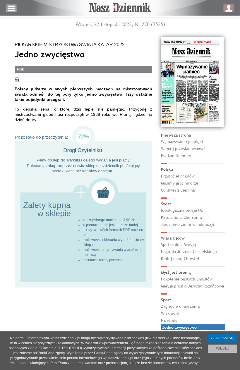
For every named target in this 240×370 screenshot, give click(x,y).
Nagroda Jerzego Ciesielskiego (189, 251)
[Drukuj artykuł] (17, 79)
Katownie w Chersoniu (181, 217)
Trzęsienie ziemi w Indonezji (187, 224)
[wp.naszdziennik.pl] (120, 8)
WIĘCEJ (222, 348)
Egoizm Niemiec (176, 155)
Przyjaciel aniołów (178, 176)
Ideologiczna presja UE (182, 210)
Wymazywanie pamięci (182, 141)
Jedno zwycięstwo (179, 327)
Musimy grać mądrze (179, 183)
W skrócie (170, 313)
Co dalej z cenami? (178, 190)
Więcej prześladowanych (184, 148)
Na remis (169, 320)
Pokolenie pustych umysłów (186, 279)
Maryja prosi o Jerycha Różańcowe (192, 286)
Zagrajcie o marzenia (180, 306)
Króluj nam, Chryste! (180, 258)
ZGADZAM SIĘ (222, 338)
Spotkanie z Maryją (178, 244)
